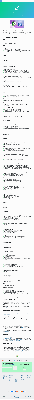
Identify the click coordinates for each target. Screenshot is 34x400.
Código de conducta (22, 381)
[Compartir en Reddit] (17, 391)
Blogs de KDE (16, 378)
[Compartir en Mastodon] (10, 391)
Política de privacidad (22, 383)
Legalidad (17, 397)
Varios (15, 382)
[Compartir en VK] (23, 391)
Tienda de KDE (29, 375)
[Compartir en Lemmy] (18, 391)
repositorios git (8, 337)
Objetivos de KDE (10, 380)
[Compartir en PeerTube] (22, 391)
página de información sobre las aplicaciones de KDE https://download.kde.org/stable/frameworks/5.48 (17, 321)
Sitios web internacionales (29, 383)
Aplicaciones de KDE (5, 377)
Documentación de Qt (11, 378)
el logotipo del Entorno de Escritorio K (12, 396)
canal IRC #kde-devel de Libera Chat (16, 340)
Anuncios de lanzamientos (17, 13)
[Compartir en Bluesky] (12, 391)
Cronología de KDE (28, 380)
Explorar (24, 369)
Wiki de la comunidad (22, 376)
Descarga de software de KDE (23, 379)
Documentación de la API (11, 376)
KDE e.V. (28, 376)
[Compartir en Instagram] (25, 391)
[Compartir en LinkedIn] (15, 391)
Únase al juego (10, 352)
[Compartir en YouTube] (20, 391)
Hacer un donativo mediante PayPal (15, 367)
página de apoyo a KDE (19, 350)
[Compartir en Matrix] (8, 391)
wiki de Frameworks (19, 339)
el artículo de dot (5, 307)
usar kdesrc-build (24, 327)
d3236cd (16, 395)
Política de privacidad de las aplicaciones (23, 386)
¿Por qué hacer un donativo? (10, 364)
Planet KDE (16, 379)
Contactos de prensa (16, 381)
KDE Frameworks (5, 378)
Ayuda (21, 377)
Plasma (4, 375)
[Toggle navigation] (33, 1)
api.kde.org (7, 331)
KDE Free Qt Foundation (28, 378)
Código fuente (11, 381)
